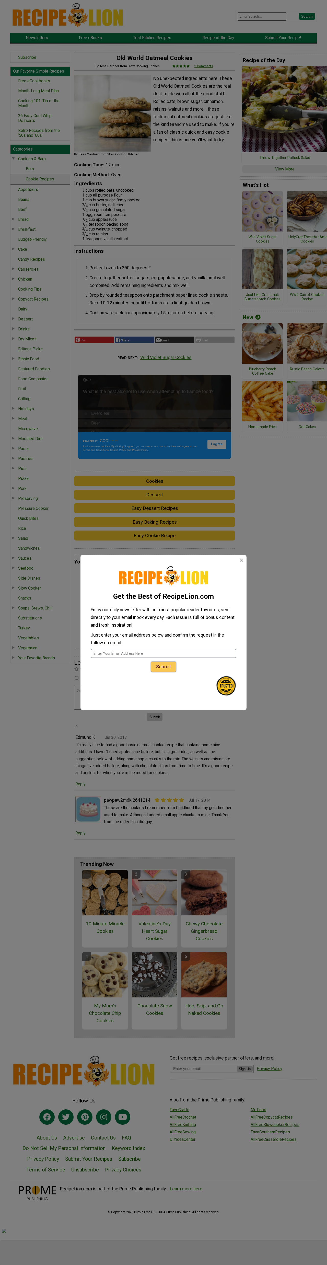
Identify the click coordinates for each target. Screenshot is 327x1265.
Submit (163, 667)
